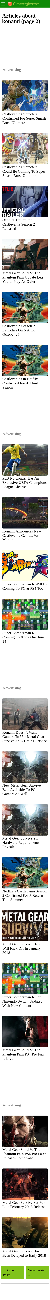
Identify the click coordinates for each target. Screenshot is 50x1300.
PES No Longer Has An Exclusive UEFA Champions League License (24, 482)
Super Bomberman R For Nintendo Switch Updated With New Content (22, 1001)
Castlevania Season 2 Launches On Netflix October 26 (18, 330)
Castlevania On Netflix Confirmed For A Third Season (20, 383)
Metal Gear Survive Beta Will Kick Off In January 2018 (21, 948)
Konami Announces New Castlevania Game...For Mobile (21, 535)
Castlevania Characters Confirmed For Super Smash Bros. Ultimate (24, 118)
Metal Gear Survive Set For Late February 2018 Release (23, 1204)
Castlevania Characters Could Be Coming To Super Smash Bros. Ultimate (23, 171)
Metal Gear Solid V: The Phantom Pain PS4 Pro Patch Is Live (24, 1054)
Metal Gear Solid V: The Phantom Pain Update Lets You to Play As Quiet (22, 277)
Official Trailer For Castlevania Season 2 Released (18, 224)
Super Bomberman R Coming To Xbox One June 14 (23, 637)
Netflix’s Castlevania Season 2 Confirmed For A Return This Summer (24, 895)
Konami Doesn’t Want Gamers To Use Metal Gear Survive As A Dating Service (24, 736)
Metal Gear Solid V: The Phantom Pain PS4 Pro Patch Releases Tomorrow (24, 1154)
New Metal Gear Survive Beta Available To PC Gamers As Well (21, 789)
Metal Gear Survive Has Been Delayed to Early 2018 (24, 1253)
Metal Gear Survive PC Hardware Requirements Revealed (21, 842)
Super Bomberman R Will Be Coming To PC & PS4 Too (24, 586)
